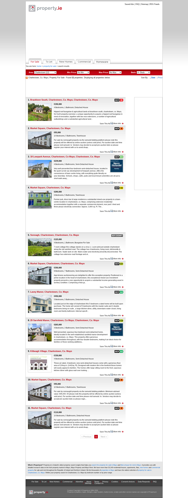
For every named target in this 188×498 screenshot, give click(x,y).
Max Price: (103, 72)
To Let (44, 482)
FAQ (137, 4)
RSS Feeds (155, 4)
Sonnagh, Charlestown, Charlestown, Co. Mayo (54, 235)
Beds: (133, 72)
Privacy (105, 482)
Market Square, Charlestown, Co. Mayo (50, 128)
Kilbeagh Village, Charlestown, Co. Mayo (51, 351)
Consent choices (128, 482)
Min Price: (71, 72)
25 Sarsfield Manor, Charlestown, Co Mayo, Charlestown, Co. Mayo (64, 320)
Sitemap (144, 4)
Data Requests (144, 482)
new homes (144, 467)
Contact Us (99, 483)
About (88, 482)
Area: (31, 72)
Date (153, 77)
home (39, 66)
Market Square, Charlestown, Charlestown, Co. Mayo (57, 263)
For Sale (35, 482)
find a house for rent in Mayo (131, 465)
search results (63, 66)
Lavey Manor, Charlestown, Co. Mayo (49, 292)
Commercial (67, 482)
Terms (96, 482)
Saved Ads (129, 4)
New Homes (54, 482)
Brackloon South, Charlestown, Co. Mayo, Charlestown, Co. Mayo (64, 100)
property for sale (49, 66)
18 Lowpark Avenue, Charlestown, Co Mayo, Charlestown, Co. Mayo (65, 156)
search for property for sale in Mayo (104, 465)
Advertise (79, 482)
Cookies (114, 482)
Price (160, 77)
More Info (117, 123)
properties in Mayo (107, 470)
